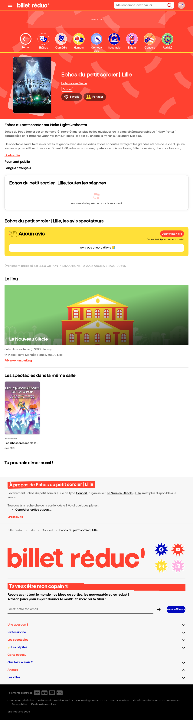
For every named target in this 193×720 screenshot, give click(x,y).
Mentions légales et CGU (89, 700)
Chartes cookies (119, 700)
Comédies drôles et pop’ (32, 510)
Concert (81, 493)
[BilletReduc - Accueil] (33, 5)
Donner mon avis (172, 233)
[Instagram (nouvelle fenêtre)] (161, 566)
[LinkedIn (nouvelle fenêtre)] (177, 566)
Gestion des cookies (43, 704)
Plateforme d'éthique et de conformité (156, 700)
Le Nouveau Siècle (74, 83)
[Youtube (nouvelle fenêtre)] (177, 549)
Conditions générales (21, 700)
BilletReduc (15, 530)
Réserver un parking (18, 360)
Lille (138, 493)
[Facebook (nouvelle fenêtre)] (161, 549)
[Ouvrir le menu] (12, 5)
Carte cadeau (17, 655)
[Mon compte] (181, 5)
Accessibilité (19, 704)
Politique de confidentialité (54, 700)
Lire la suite (12, 155)
